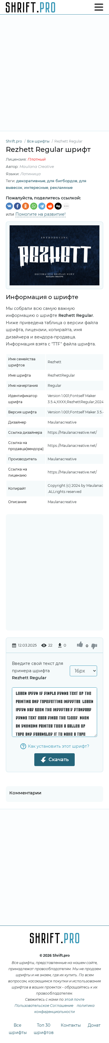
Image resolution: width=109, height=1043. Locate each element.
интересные (36, 187)
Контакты (71, 1025)
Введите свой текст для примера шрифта (37, 670)
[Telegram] (41, 206)
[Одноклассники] (25, 206)
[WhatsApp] (33, 206)
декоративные (30, 180)
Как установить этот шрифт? (58, 746)
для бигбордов (62, 180)
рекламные (61, 187)
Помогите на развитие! (40, 214)
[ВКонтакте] (9, 206)
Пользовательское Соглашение (44, 1005)
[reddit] (50, 206)
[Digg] (58, 206)
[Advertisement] (54, 72)
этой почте (74, 999)
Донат (94, 1025)
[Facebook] (17, 206)
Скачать (59, 759)
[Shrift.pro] (30, 7)
